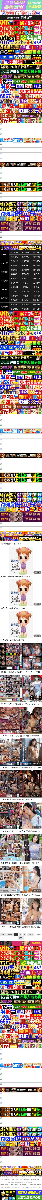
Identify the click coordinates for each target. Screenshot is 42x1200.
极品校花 (14, 309)
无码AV (4, 289)
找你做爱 (36, 270)
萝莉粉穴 (25, 300)
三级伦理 (14, 261)
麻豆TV (25, 287)
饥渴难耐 (25, 270)
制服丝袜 (25, 265)
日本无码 (36, 252)
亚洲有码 (14, 257)
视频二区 (4, 263)
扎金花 (25, 283)
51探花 (36, 287)
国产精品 (14, 252)
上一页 (10, 934)
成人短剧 (36, 305)
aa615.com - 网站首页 (19, 17)
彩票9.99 (14, 283)
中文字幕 (25, 261)
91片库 (14, 291)
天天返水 (36, 283)
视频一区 (4, 255)
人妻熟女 (14, 265)
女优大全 (25, 291)
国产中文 (14, 305)
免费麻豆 (14, 300)
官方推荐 (4, 281)
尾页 (20, 938)
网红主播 (25, 252)
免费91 (25, 296)
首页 (2, 934)
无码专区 (4, 298)
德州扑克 (36, 278)
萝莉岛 (36, 291)
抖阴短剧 (25, 309)
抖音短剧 (14, 287)
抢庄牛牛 (25, 278)
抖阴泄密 (36, 300)
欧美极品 (25, 257)
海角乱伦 (36, 296)
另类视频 (36, 265)
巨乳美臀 (36, 261)
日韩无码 (36, 309)
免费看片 (14, 296)
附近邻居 (14, 270)
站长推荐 (4, 272)
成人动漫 (36, 257)
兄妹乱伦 (25, 305)
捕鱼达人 (14, 278)
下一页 (30, 934)
